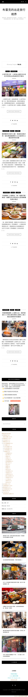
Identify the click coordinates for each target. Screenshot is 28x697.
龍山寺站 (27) (9, 462)
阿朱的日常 (14, 680)
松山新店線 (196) (8, 448)
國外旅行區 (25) (6, 490)
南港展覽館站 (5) (9, 461)
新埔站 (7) (8, 467)
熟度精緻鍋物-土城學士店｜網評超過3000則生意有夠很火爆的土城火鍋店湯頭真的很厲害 (14, 315)
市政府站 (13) (9, 472)
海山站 (7, 71)
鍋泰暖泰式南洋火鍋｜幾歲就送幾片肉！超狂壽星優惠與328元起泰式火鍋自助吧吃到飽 (14, 136)
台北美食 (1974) (6, 484)
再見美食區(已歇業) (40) (8, 493)
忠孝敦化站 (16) (9, 477)
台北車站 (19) (9, 459)
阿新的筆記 (14, 674)
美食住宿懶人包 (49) (7, 436)
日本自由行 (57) (6, 440)
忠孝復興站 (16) (9, 471)
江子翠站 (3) (8, 479)
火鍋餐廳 (17, 130)
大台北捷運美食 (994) (8, 443)
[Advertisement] (14, 42)
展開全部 (4, 433)
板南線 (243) (7, 451)
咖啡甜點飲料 (14, 71)
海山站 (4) (8, 464)
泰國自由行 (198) (7, 438)
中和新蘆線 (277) (8, 449)
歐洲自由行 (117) (7, 487)
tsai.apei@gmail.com (15, 401)
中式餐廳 (18, 192)
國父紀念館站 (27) (10, 475)
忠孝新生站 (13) (9, 474)
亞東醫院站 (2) (9, 453)
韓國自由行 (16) (6, 441)
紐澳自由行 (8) (6, 435)
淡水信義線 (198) (8, 446)
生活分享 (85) (6, 492)
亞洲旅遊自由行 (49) (7, 488)
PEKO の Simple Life (14, 678)
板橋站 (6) (8, 466)
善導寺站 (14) (9, 480)
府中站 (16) (8, 482)
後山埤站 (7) (8, 454)
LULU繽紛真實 (14, 676)
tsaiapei (14, 124)
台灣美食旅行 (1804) (7, 485)
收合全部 (9, 433)
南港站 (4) (8, 456)
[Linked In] (17, 120)
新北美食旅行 (6, 130)
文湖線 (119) (7, 445)
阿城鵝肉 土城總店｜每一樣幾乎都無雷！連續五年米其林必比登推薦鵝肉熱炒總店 (14, 197)
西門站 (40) (8, 469)
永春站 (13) (8, 458)
